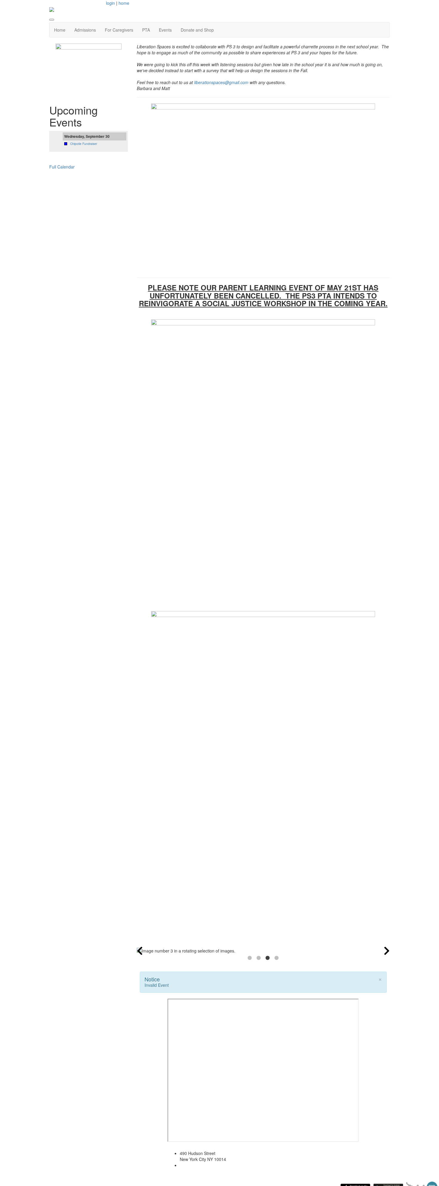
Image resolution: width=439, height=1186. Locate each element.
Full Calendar (62, 167)
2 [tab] (259, 958)
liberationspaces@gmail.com (221, 82)
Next (387, 950)
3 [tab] (268, 958)
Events (165, 30)
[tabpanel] (263, 951)
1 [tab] (250, 958)
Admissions (85, 30)
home (124, 3)
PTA (146, 30)
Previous (140, 950)
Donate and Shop (197, 30)
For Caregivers (119, 30)
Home (59, 30)
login (110, 3)
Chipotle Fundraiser (83, 144)
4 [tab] (277, 958)
